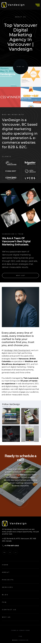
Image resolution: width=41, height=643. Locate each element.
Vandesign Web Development (17, 350)
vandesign (23, 640)
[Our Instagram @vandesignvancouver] (11, 416)
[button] (36, 5)
